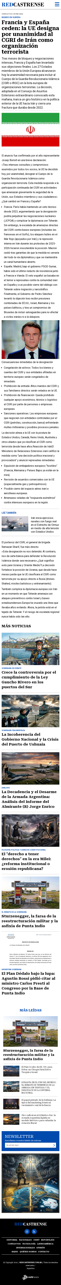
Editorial (12, 1240)
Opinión (40, 1248)
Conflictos (14, 1244)
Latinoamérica (45, 1244)
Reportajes (47, 1240)
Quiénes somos (28, 1252)
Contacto (43, 1252)
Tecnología (28, 1244)
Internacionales (25, 1248)
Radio (15, 1252)
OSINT (36, 1240)
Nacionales (25, 1240)
